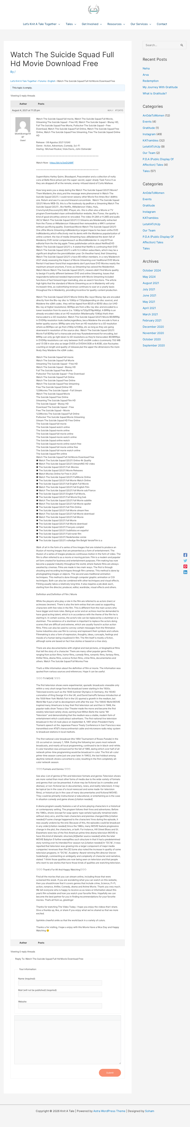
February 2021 (152, 320)
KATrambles (150, 140)
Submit (110, 1072)
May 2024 (149, 276)
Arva (146, 74)
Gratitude (149, 128)
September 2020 (154, 345)
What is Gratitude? (155, 93)
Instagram (149, 134)
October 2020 (152, 339)
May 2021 (149, 301)
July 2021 (149, 289)
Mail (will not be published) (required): (37, 990)
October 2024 (152, 270)
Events (147, 121)
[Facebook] (185, 555)
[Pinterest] (185, 566)
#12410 (119, 110)
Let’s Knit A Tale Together (23, 81)
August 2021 (151, 283)
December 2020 (153, 326)
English (51, 81)
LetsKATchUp (151, 146)
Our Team (149, 153)
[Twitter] (185, 561)
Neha (146, 68)
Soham (149, 1111)
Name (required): (26, 978)
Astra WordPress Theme (109, 1111)
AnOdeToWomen (153, 115)
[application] (58, 24)
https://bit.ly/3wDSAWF (62, 162)
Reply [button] (110, 110)
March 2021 (150, 314)
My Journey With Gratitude (160, 87)
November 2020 (153, 333)
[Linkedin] (185, 572)
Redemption (151, 81)
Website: (22, 1001)
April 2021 (149, 308)
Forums (42, 81)
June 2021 (149, 295)
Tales (146, 171)
